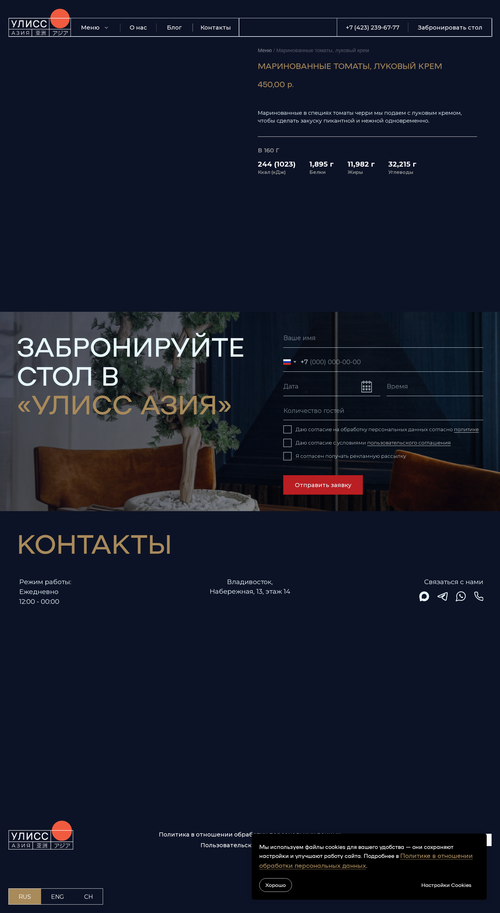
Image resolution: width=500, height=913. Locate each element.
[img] (424, 596)
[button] (450, 27)
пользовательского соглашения (409, 443)
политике (466, 429)
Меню (265, 50)
